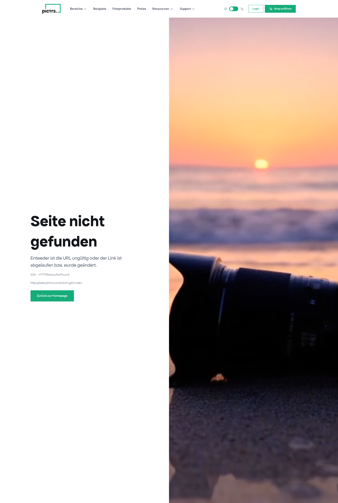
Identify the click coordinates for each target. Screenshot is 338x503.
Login (256, 8)
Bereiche (76, 9)
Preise (141, 9)
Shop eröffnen (283, 8)
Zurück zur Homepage (52, 296)
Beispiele (99, 9)
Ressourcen (160, 9)
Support (185, 9)
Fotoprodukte (121, 9)
